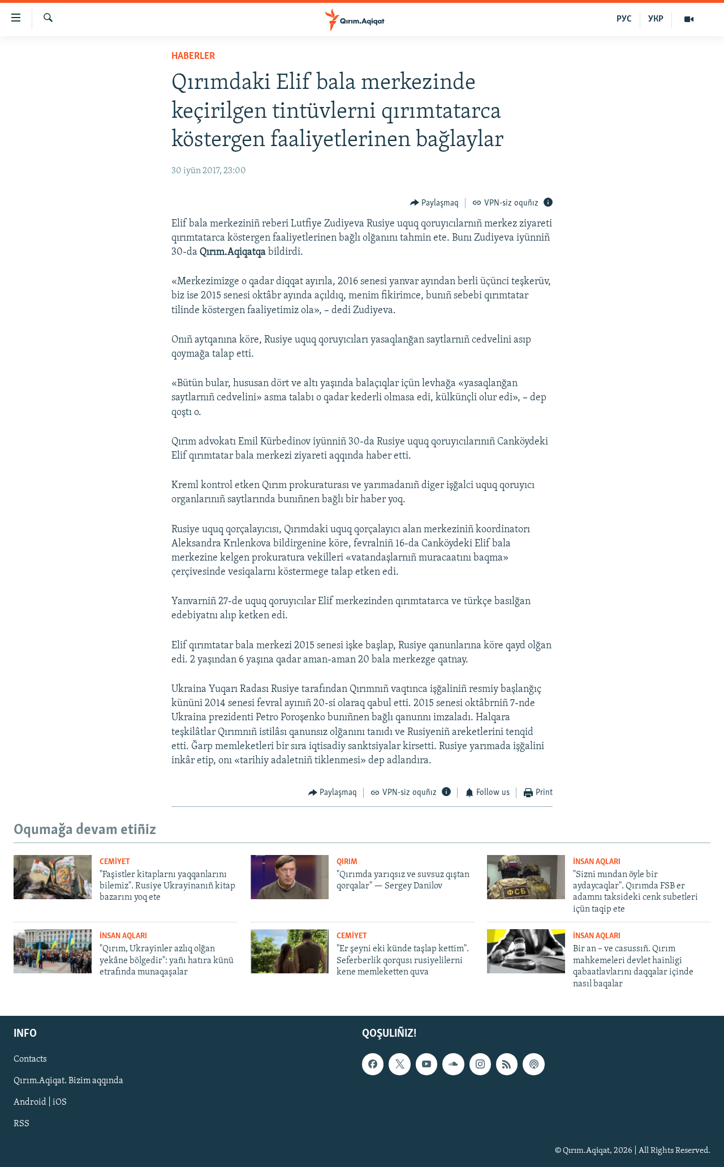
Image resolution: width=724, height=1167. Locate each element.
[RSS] (507, 1064)
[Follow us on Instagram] (480, 1064)
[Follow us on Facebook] (372, 1064)
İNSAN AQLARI (596, 862)
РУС (624, 19)
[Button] (434, 203)
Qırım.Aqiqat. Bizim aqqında (68, 1080)
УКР (655, 19)
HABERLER (193, 57)
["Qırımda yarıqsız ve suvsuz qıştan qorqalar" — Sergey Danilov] (290, 877)
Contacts (30, 1059)
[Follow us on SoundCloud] (453, 1064)
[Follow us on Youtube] (426, 1064)
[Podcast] (533, 1064)
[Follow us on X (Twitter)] (399, 1064)
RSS (21, 1124)
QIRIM (347, 862)
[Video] (689, 19)
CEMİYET (115, 862)
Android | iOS (40, 1102)
